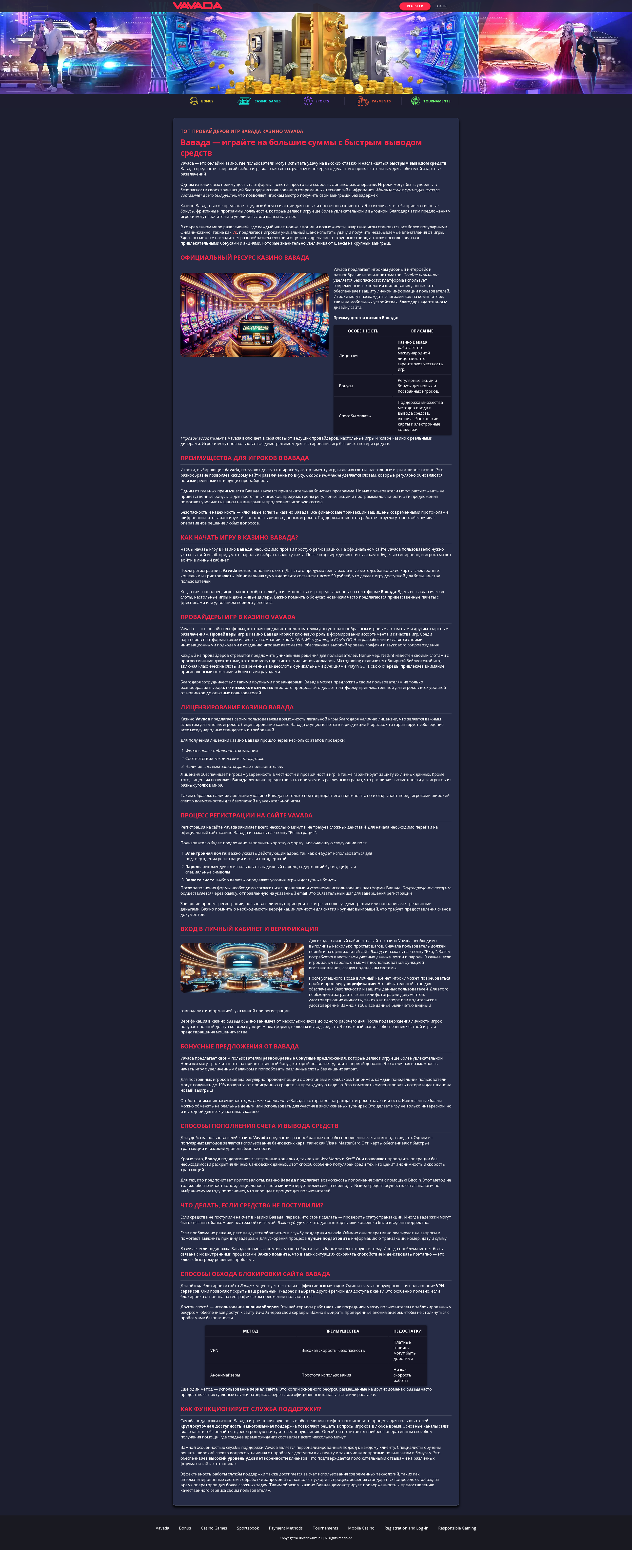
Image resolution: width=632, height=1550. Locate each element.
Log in (441, 6)
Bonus (185, 1528)
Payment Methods (286, 1528)
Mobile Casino (361, 1528)
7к (235, 232)
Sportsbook (248, 1528)
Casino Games (214, 1528)
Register (415, 6)
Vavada (162, 1528)
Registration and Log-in (406, 1528)
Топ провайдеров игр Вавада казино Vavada (241, 131)
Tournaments (325, 1528)
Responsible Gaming (457, 1528)
